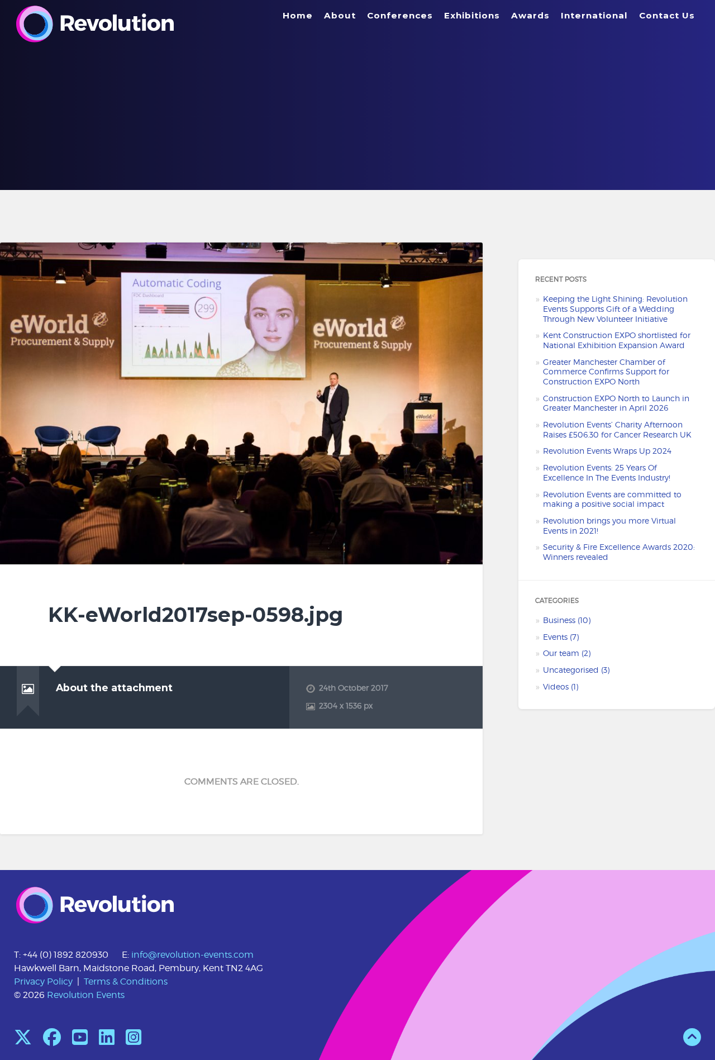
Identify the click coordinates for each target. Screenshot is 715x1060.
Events (555, 637)
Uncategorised (571, 670)
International (594, 15)
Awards (530, 15)
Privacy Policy (43, 981)
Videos (556, 686)
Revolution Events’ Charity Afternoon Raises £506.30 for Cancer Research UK (617, 429)
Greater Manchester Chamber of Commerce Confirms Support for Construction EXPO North (606, 372)
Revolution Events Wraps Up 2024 (607, 450)
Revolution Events (86, 995)
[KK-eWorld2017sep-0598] (241, 403)
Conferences (400, 15)
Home (298, 15)
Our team (561, 653)
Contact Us (667, 15)
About (340, 15)
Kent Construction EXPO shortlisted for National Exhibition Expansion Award (616, 340)
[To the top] (692, 1040)
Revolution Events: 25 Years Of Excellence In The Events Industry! (606, 472)
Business (559, 620)
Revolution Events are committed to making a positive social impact (612, 499)
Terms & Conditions (126, 981)
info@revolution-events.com (192, 954)
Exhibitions (472, 15)
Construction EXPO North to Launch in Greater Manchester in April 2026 (616, 403)
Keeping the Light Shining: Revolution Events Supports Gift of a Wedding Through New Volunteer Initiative (615, 308)
